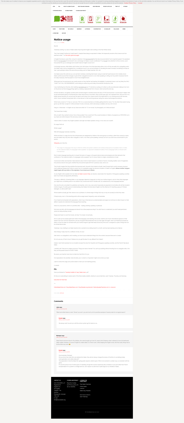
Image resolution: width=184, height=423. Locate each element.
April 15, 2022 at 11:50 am (61, 337)
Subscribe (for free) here (60, 279)
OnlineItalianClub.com (60, 287)
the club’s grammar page (72, 55)
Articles (62, 293)
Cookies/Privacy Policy (130, 3)
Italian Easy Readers (85, 390)
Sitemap (85, 396)
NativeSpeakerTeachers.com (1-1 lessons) (105, 287)
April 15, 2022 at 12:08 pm (64, 351)
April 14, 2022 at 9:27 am (61, 308)
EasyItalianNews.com (72, 287)
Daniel (60, 318)
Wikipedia (56, 143)
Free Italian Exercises (85, 384)
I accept (140, 3)
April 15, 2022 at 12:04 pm (64, 319)
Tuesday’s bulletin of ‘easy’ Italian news (75, 272)
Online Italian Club (63, 19)
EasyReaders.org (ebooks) (86, 287)
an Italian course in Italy (84, 174)
